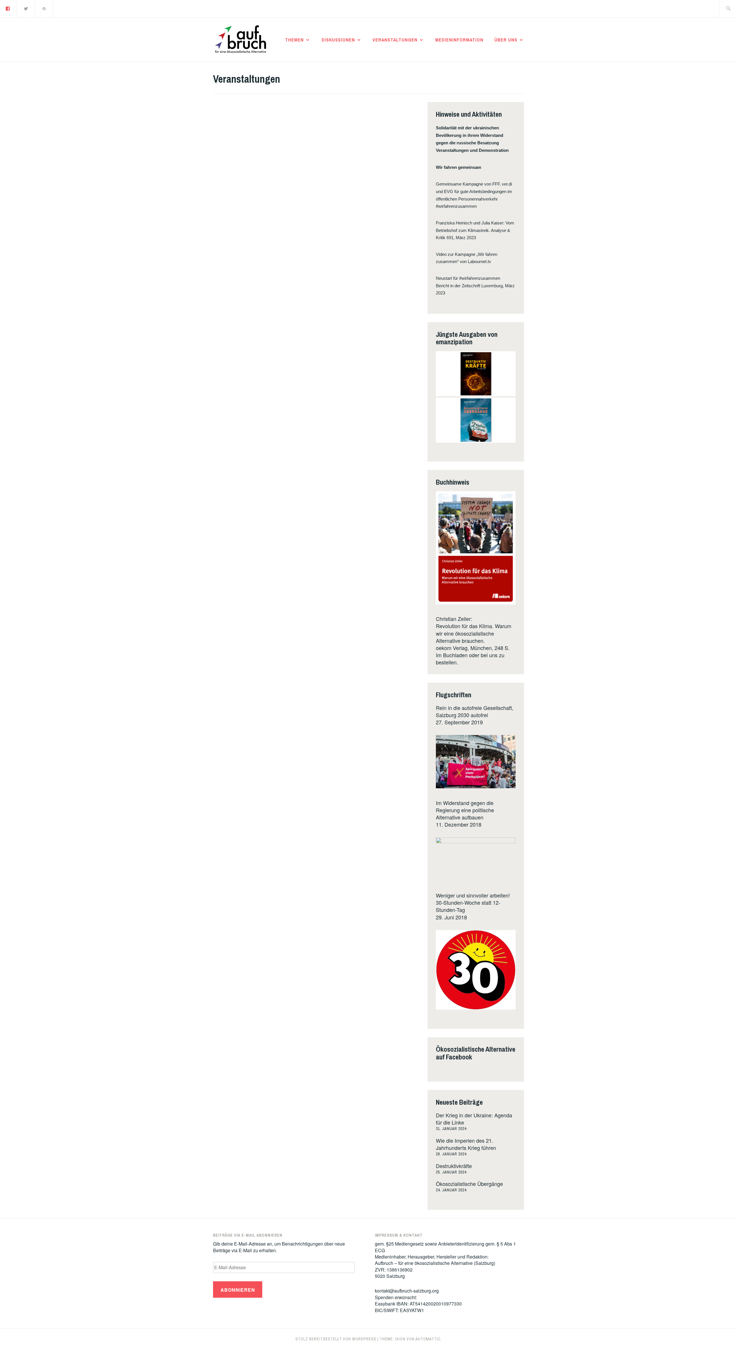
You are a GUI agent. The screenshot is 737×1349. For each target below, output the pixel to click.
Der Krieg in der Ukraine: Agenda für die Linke (474, 1118)
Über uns (505, 40)
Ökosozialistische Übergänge (469, 1183)
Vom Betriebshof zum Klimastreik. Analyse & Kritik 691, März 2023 (475, 230)
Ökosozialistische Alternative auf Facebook (475, 1052)
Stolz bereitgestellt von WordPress (335, 1339)
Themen (294, 40)
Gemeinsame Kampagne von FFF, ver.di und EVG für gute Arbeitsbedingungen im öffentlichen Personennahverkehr (474, 191)
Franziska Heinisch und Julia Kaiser (469, 223)
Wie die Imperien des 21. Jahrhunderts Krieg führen (466, 1144)
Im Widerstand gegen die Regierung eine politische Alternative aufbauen (465, 810)
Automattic (428, 1339)
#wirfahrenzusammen (456, 206)
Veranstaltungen (395, 40)
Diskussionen (338, 40)
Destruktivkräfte (454, 1165)
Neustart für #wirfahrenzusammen (468, 278)
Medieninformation (459, 40)
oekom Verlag (452, 647)
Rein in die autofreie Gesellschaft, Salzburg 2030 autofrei (474, 711)
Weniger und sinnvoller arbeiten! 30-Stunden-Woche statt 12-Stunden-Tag (473, 902)
